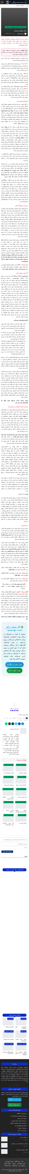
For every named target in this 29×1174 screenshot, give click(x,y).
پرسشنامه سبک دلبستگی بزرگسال (18, 1123)
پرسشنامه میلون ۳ (22, 1128)
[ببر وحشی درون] (4, 1139)
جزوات (14, 1163)
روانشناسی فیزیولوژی (10, 27)
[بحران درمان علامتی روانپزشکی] (20, 1034)
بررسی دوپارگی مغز (21, 205)
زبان (7, 718)
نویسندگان (14, 1165)
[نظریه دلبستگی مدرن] (8, 767)
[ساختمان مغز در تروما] (20, 779)
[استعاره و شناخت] (8, 1021)
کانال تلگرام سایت (13, 687)
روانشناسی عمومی (21, 27)
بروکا (24, 718)
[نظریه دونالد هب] (20, 767)
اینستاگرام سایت (13, 693)
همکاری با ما (22, 1165)
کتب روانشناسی (21, 1163)
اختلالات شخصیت (9, 1031)
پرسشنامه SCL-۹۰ (22, 1130)
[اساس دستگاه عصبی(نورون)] (8, 792)
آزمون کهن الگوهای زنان (20, 1125)
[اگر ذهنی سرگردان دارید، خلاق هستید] (8, 818)
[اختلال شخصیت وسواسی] (4, 1151)
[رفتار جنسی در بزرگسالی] (8, 805)
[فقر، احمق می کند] (20, 792)
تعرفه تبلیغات (7, 1165)
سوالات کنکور (7, 1163)
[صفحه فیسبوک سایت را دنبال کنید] (18, 1085)
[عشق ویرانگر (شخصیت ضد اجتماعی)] (8, 1047)
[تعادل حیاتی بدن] (20, 818)
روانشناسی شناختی (21, 764)
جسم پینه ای (19, 718)
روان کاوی (23, 1018)
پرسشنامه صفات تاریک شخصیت (18, 1120)
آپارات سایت (13, 700)
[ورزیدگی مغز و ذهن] (8, 779)
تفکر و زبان (10, 1018)
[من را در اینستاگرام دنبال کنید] (13, 1085)
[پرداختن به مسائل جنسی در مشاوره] (4, 1145)
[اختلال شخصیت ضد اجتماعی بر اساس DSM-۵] (20, 1047)
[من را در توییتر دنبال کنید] (16, 1085)
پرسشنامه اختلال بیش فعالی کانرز (18, 1116)
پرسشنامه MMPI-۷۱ (21, 1113)
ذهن (10, 718)
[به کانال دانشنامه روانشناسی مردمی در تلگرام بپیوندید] (11, 1085)
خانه (22, 1161)
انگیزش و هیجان (22, 815)
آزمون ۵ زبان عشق (21, 1118)
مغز (4, 718)
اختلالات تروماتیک (22, 776)
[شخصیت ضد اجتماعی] (8, 1034)
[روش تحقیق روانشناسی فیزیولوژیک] (20, 805)
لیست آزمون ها (9, 1161)
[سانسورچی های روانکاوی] (20, 1021)
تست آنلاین (17, 1161)
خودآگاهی (14, 718)
